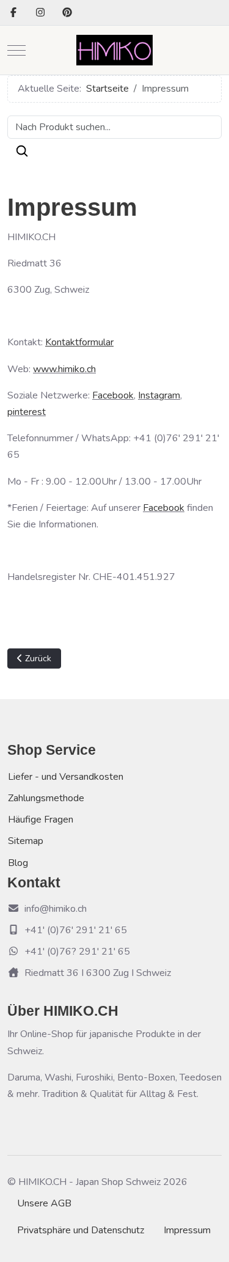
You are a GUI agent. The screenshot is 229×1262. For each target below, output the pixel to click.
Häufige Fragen (40, 819)
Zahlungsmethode (46, 798)
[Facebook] (13, 13)
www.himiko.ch (64, 369)
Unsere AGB (44, 1203)
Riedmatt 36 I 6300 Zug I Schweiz (97, 973)
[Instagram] (40, 13)
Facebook (113, 395)
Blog (18, 863)
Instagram (159, 395)
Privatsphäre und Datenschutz (80, 1230)
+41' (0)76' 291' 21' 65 (75, 930)
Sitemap (25, 841)
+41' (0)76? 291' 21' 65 (77, 951)
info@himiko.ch (55, 908)
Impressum (187, 1230)
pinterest (26, 412)
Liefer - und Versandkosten (65, 776)
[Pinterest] (67, 13)
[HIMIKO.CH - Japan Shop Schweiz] (114, 50)
